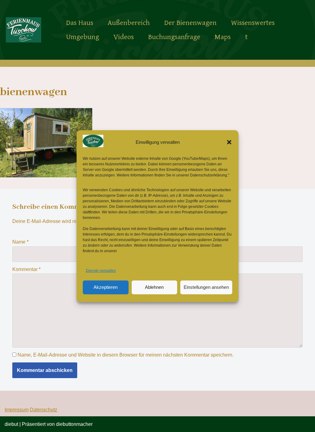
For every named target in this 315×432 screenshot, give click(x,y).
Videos (124, 37)
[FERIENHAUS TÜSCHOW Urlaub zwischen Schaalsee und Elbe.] (23, 29)
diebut (11, 424)
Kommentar (26, 269)
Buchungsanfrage (174, 37)
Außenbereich (129, 22)
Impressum (17, 409)
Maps (223, 37)
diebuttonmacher (74, 424)
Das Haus (79, 22)
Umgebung (82, 37)
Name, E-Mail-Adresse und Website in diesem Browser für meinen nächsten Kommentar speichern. (125, 354)
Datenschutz (43, 409)
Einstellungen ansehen (206, 287)
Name (20, 241)
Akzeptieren (106, 287)
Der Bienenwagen (190, 22)
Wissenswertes (253, 22)
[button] (229, 142)
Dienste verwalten (101, 270)
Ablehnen (154, 287)
